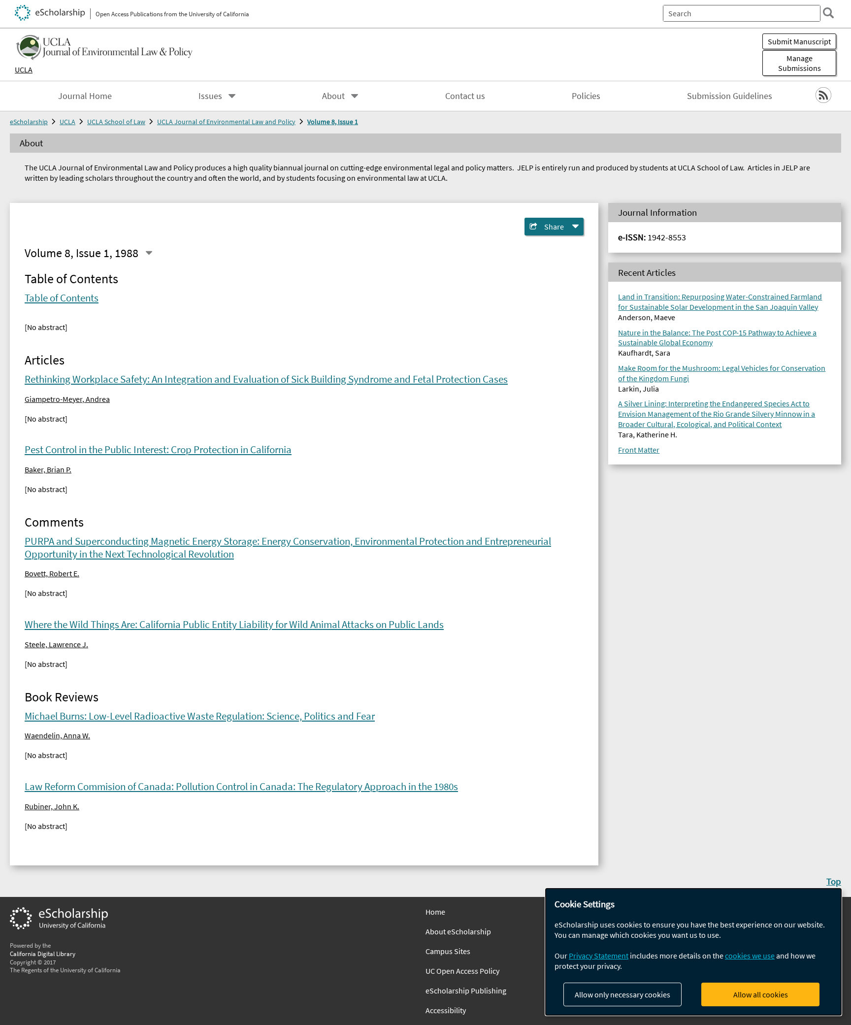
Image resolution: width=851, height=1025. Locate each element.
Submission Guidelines (729, 96)
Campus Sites (448, 951)
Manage (799, 63)
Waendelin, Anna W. (57, 735)
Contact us (465, 96)
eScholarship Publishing (466, 990)
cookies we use (750, 955)
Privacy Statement (598, 955)
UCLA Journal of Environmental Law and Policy (226, 121)
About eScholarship (458, 931)
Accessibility (446, 1010)
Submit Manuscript (799, 41)
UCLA (24, 69)
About (333, 96)
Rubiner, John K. (52, 806)
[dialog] (693, 952)
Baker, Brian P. (48, 469)
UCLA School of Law (116, 121)
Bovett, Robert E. (52, 573)
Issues (210, 96)
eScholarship (29, 121)
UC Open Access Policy (462, 971)
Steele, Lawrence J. (56, 644)
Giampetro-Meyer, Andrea (67, 399)
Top (833, 881)
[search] (828, 13)
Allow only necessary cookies (622, 994)
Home (435, 912)
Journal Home (85, 96)
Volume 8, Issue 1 (332, 121)
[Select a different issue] (149, 253)
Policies (586, 96)
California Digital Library (42, 954)
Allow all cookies (760, 994)
